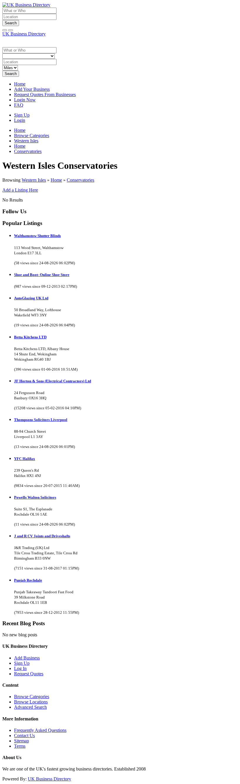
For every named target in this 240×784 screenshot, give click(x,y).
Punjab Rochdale (28, 580)
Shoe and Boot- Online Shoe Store (41, 274)
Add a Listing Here (20, 190)
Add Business (27, 657)
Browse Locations (31, 701)
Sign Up (22, 115)
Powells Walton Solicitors (35, 497)
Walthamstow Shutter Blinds (37, 236)
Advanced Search (30, 707)
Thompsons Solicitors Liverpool (40, 419)
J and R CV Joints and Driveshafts (42, 536)
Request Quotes (28, 673)
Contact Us (24, 735)
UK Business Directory (24, 33)
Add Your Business (32, 89)
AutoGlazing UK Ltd (31, 298)
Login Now (25, 99)
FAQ (18, 105)
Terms (19, 746)
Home (19, 83)
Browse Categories (31, 696)
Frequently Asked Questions (40, 730)
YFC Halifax (24, 458)
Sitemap (21, 740)
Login (19, 120)
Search (11, 23)
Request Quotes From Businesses (45, 94)
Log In (20, 668)
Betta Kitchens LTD (30, 337)
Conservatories (80, 180)
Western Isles (34, 180)
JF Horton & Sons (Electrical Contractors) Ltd (52, 381)
